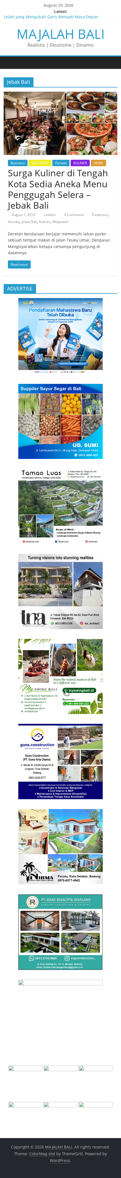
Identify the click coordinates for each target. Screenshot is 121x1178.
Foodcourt (100, 214)
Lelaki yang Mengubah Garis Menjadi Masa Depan (51, 18)
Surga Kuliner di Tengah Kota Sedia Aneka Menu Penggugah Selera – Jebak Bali (58, 189)
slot (51, 1153)
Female (61, 163)
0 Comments (73, 214)
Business (18, 163)
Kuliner (44, 221)
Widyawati (60, 221)
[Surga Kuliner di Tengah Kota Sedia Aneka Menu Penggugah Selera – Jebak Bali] (60, 95)
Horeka (13, 221)
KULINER (80, 163)
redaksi (50, 214)
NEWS (98, 163)
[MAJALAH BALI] (9, 62)
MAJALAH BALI (61, 33)
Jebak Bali (29, 221)
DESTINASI (40, 163)
